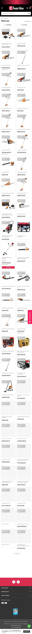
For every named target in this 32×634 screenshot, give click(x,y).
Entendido (26, 631)
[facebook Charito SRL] (18, 581)
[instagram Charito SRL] (13, 581)
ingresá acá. (25, 623)
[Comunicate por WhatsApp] (29, 626)
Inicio (2, 18)
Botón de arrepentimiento (16, 625)
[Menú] (2, 8)
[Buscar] (29, 13)
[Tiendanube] (16, 627)
